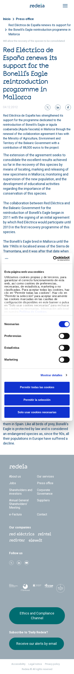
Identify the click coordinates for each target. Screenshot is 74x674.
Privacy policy (52, 664)
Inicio (7, 19)
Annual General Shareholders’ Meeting (19, 503)
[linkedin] (58, 107)
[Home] (37, 5)
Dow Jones (13, 588)
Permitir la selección (37, 399)
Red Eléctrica (21, 534)
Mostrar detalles (51, 375)
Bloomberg (60, 589)
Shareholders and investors (20, 491)
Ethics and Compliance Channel (37, 615)
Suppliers (43, 500)
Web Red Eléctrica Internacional (17, 540)
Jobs (12, 483)
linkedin (19, 562)
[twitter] (47, 107)
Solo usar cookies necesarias (37, 412)
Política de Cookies (33, 311)
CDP (48, 588)
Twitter (11, 562)
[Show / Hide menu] (65, 5)
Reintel (44, 534)
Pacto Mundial (37, 588)
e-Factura (15, 514)
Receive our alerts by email (36, 644)
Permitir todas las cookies (37, 387)
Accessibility (18, 664)
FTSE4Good (25, 588)
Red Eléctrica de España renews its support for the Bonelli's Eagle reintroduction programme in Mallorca (39, 29)
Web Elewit (35, 540)
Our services (45, 476)
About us (15, 476)
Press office (25, 19)
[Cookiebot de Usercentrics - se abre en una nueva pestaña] (53, 258)
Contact (42, 514)
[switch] (64, 336)
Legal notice (35, 664)
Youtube (26, 562)
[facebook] (68, 107)
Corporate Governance (45, 491)
